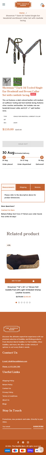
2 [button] (19, 302)
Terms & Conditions (9, 396)
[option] (23, 272)
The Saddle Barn (19, 446)
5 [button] (27, 302)
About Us (5, 400)
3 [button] (21, 302)
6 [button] (29, 302)
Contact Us (6, 388)
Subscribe (38, 426)
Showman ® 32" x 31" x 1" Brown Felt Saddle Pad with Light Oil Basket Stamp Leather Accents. (23, 290)
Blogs (4, 404)
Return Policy (7, 385)
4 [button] (24, 302)
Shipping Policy (8, 381)
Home (22, 13)
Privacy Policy (7, 392)
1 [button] (16, 302)
